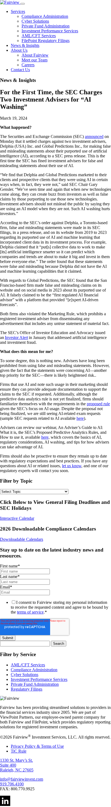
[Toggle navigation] (22, 4)
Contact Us (20, 69)
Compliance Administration (45, 16)
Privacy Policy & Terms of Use (37, 746)
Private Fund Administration (46, 26)
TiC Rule (18, 751)
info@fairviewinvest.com (21, 779)
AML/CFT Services (39, 35)
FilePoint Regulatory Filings (46, 40)
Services (18, 11)
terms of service (30, 612)
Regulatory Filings (26, 689)
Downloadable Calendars (21, 539)
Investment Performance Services (50, 31)
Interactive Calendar (17, 518)
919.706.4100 (12, 784)
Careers (28, 65)
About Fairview (35, 55)
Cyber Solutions (35, 21)
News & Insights (25, 45)
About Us (19, 50)
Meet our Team (34, 60)
